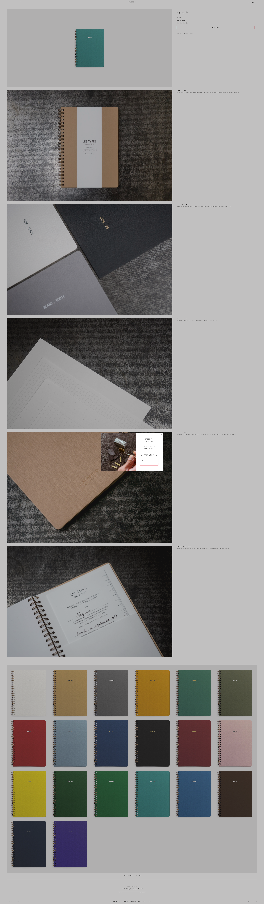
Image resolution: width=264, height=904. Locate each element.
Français (146, 448)
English (152, 448)
